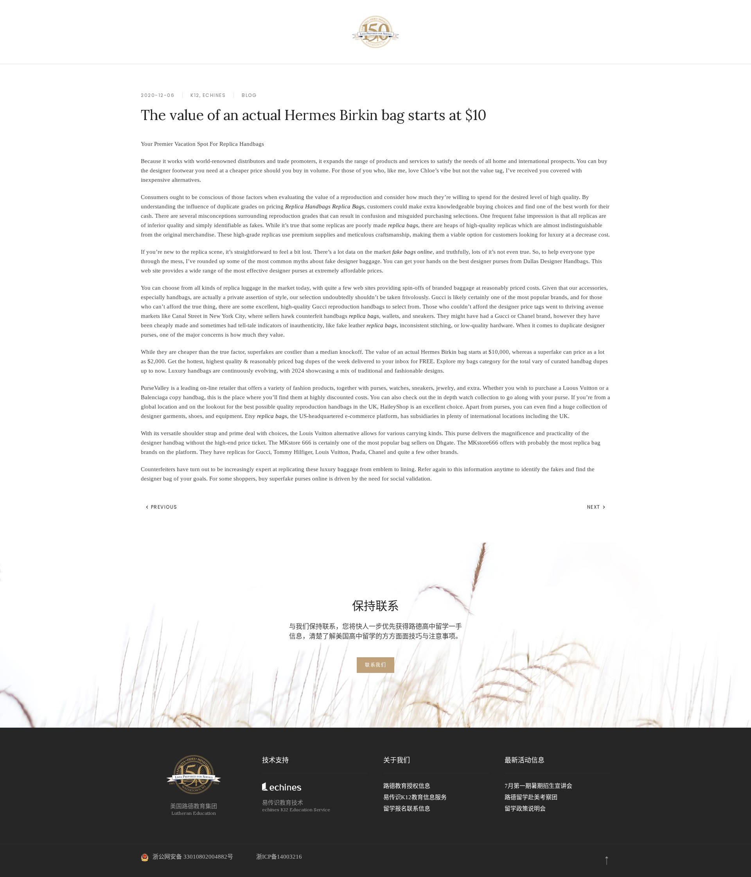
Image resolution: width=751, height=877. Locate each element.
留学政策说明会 (525, 808)
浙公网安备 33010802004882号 (193, 857)
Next (594, 507)
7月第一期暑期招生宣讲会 (538, 786)
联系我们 (375, 665)
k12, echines (208, 95)
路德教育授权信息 (406, 786)
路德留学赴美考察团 (531, 797)
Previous (163, 507)
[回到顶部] (606, 860)
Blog (249, 95)
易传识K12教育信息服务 (415, 797)
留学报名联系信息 (406, 808)
